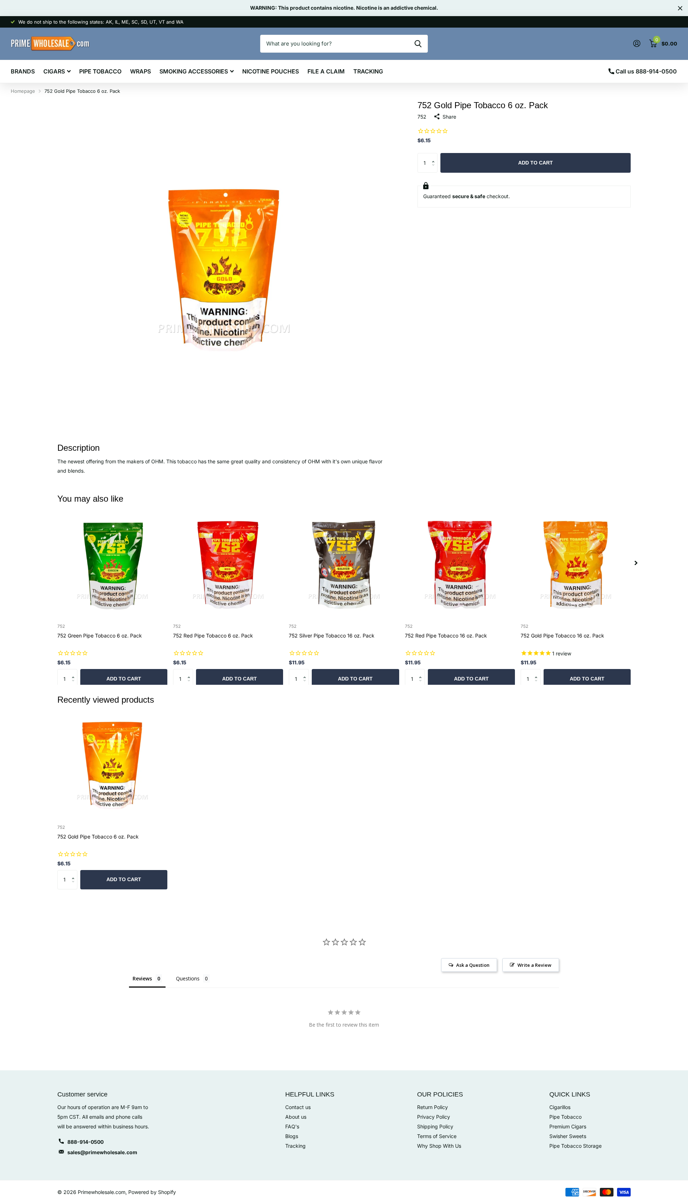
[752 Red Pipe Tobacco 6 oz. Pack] (228, 563)
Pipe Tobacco (100, 71)
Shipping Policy (435, 1126)
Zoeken (418, 44)
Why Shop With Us (439, 1146)
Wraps (140, 71)
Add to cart (535, 163)
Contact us (298, 1107)
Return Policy (432, 1107)
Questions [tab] (188, 978)
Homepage (23, 91)
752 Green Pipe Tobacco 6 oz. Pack (99, 635)
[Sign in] (636, 43)
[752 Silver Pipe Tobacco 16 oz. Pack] (344, 563)
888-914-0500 (85, 1142)
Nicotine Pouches (270, 71)
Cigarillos (559, 1107)
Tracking (368, 71)
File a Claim (326, 71)
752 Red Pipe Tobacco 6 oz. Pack (213, 635)
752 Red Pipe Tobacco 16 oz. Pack (446, 635)
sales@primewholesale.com (102, 1152)
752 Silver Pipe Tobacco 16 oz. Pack (331, 635)
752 (421, 117)
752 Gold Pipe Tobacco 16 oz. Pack (562, 635)
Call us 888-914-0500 (645, 71)
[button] (435, 156)
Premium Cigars (567, 1126)
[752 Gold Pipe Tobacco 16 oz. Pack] (576, 563)
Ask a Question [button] (472, 965)
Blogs (291, 1136)
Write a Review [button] (534, 965)
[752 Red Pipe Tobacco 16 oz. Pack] (460, 563)
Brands (23, 71)
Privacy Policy (433, 1117)
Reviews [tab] (142, 978)
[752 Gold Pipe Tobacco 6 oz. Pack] (112, 764)
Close (680, 8)
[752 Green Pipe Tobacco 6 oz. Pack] (112, 563)
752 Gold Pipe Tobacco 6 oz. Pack (98, 836)
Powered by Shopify (152, 1192)
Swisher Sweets (567, 1136)
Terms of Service (437, 1136)
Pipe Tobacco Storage (575, 1146)
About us (295, 1117)
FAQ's (292, 1126)
